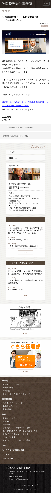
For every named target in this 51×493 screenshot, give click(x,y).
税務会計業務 (8, 388)
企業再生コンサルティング (14, 384)
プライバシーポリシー (20, 485)
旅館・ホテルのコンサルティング (16, 394)
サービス (6, 381)
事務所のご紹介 (9, 418)
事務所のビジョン (10, 406)
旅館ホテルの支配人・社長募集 (15, 434)
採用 (4, 414)
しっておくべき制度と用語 (13, 450)
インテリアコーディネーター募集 (16, 440)
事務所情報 (7, 399)
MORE (25, 252)
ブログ (5, 446)
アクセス (6, 454)
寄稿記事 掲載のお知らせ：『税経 (16, 136)
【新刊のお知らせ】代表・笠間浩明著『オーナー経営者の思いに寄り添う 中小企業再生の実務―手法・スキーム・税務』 (25, 230)
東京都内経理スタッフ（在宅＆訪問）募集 (20, 431)
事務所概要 (7, 409)
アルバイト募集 (9, 437)
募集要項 (6, 425)
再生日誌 (12, 158)
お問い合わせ (7, 458)
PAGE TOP (47, 476)
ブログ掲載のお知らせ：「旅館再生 (19, 127)
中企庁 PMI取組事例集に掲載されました (25, 246)
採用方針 (6, 421)
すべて (12, 152)
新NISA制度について (16, 289)
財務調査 (6, 391)
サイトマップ (33, 485)
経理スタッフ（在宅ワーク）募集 (16, 428)
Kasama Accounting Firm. (28, 489)
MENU (46, 3)
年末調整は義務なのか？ (18, 239)
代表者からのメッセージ (13, 403)
